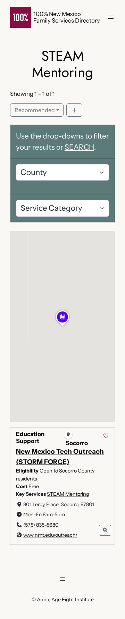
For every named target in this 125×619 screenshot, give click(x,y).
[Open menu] (111, 17)
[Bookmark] (106, 435)
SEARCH (79, 147)
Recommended (35, 110)
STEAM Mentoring (68, 494)
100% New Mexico (57, 13)
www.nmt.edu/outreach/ (50, 535)
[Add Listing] (74, 110)
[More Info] (105, 530)
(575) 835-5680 (41, 525)
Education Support (30, 437)
